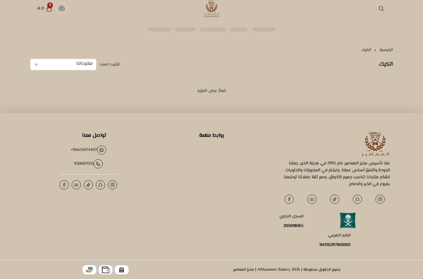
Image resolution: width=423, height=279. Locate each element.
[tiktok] (334, 199)
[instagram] (380, 199)
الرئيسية (386, 50)
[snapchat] (357, 199)
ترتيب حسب (110, 64)
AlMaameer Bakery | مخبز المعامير (261, 270)
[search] (381, 8)
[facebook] (289, 199)
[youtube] (312, 199)
